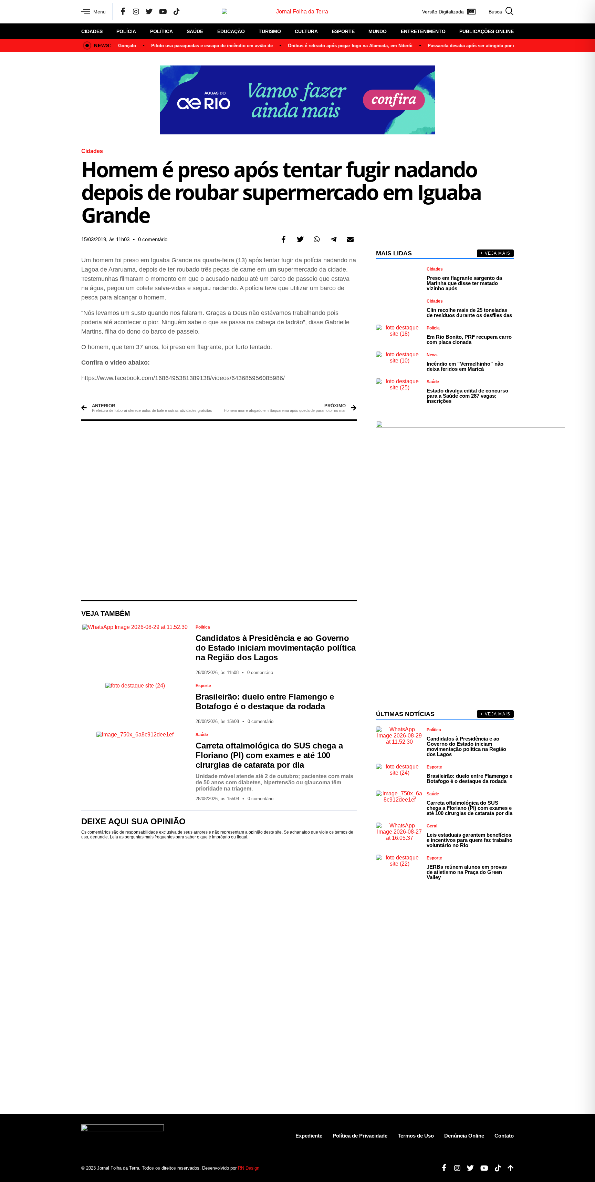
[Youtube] (481, 1168)
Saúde (195, 31)
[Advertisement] (219, 510)
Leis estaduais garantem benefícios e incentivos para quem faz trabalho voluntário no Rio (469, 840)
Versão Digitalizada (443, 11)
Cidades (92, 31)
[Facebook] (122, 12)
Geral (432, 826)
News (432, 355)
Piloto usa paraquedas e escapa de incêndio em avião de (199, 45)
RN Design (248, 1168)
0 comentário (152, 239)
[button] (283, 239)
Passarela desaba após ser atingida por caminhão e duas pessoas (485, 45)
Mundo (377, 31)
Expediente (308, 1136)
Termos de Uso (416, 1136)
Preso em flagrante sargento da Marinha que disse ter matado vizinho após (464, 283)
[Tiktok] (495, 1168)
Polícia (126, 31)
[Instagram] (136, 11)
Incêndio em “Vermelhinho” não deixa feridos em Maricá (465, 366)
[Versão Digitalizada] (471, 12)
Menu (99, 11)
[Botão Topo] (508, 1168)
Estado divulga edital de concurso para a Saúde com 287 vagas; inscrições (467, 396)
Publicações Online (486, 31)
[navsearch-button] (498, 12)
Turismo (270, 31)
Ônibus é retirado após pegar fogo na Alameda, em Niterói (337, 45)
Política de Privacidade (360, 1136)
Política (161, 31)
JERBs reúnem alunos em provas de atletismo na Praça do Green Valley (467, 872)
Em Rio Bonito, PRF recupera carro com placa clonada (469, 339)
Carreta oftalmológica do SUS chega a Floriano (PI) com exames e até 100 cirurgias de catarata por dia (269, 755)
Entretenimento (423, 31)
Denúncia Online (464, 1136)
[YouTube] (163, 11)
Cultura (306, 31)
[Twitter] (149, 11)
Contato (504, 1136)
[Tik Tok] (177, 11)
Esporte (343, 31)
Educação (231, 31)
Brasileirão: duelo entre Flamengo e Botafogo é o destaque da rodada (265, 701)
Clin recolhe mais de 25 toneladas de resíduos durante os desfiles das (469, 312)
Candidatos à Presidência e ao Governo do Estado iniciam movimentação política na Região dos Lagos (276, 647)
